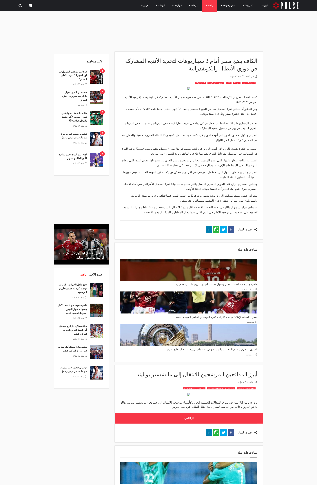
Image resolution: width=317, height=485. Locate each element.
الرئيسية (265, 5)
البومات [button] (169, 5)
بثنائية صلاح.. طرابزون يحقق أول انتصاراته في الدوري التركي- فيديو (73, 330)
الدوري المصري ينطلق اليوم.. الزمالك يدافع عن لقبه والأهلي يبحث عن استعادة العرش (211, 349)
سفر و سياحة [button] (230, 5)
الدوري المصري (249, 83)
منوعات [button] (199, 5)
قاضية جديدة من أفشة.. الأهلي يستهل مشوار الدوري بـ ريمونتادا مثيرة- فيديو (216, 284)
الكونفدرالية (200, 83)
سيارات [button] (184, 5)
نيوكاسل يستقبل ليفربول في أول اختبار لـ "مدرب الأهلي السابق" (73, 75)
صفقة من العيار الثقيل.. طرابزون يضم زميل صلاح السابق (74, 96)
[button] (231, 229)
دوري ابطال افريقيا (215, 83)
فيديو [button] (155, 5)
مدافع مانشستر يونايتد (246, 388)
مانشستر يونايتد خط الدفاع (194, 388)
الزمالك (237, 83)
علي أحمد (250, 76)
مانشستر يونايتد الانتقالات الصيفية (221, 388)
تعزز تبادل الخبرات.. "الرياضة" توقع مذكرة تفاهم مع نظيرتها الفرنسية (72, 288)
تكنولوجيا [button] (248, 5)
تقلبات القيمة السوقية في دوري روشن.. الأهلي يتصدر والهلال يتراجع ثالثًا (74, 117)
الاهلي (229, 83)
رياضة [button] (214, 5)
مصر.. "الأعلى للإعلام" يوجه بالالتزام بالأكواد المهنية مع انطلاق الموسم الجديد (216, 317)
